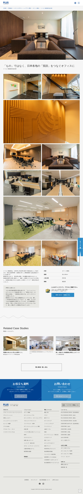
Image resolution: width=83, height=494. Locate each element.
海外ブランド (47, 445)
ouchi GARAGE (64, 437)
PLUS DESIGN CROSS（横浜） (68, 418)
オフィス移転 (27, 412)
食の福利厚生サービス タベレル (51, 462)
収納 (45, 432)
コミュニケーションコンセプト (10, 420)
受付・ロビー (47, 440)
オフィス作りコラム (65, 448)
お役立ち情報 (64, 445)
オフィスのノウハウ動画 (66, 453)
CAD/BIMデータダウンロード (51, 459)
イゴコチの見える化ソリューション (32, 432)
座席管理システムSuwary (50, 457)
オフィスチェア (48, 420)
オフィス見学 (80, 243)
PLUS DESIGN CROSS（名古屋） (69, 420)
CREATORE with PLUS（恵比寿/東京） (70, 423)
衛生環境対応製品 (48, 451)
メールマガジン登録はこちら (72, 405)
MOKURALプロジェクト (50, 448)
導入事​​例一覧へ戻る (41, 367)
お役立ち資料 (80, 252)
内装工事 (26, 429)
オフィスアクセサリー (49, 443)
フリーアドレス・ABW (29, 423)
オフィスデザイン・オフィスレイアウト (33, 418)
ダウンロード (20, 396)
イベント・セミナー (65, 456)
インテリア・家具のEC (29, 443)
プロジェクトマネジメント (30, 420)
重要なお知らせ (64, 464)
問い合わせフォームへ (62, 396)
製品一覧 (46, 412)
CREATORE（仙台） (66, 426)
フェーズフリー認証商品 (50, 454)
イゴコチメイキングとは (9, 432)
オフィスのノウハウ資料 (66, 451)
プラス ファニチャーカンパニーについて (12, 412)
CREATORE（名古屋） (66, 429)
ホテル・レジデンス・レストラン (31, 445)
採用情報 (26, 479)
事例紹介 (26, 456)
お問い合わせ (55, 479)
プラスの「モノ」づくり (9, 429)
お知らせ (63, 461)
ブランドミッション (8, 415)
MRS (25, 434)
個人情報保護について (45, 479)
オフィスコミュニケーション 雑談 (32, 426)
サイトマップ (34, 479)
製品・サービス (48, 409)
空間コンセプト (7, 418)
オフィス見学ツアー (65, 440)
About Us (5, 409)
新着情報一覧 (64, 467)
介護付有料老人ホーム (29, 448)
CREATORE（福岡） (66, 434)
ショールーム (64, 409)
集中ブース (47, 418)
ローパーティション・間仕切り (51, 434)
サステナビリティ (28, 437)
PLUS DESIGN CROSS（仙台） (68, 415)
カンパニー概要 (7, 423)
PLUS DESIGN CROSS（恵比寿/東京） (70, 412)
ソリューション (27, 409)
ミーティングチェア (49, 423)
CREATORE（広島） (66, 432)
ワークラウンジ (48, 426)
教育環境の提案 (27, 451)
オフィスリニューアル (29, 415)
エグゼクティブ (48, 437)
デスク (45, 415)
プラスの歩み (6, 426)
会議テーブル (47, 429)
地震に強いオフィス (28, 440)
